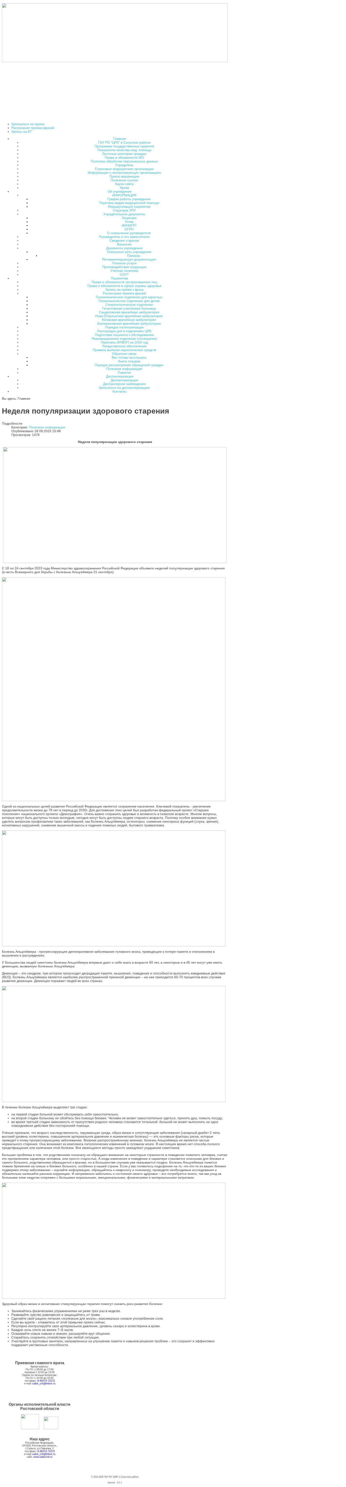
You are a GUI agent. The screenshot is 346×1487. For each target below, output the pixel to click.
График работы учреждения (129, 199)
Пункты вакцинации (124, 176)
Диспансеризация (124, 380)
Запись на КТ (21, 131)
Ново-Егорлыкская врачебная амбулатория (129, 316)
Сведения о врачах (124, 240)
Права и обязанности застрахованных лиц (124, 282)
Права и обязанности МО (124, 157)
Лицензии (129, 218)
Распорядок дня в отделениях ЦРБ (124, 331)
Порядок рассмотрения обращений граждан (129, 365)
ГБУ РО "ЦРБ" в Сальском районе (124, 142)
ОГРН (129, 229)
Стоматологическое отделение (129, 305)
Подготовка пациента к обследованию (124, 335)
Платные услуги (124, 263)
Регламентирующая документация (129, 259)
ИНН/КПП (129, 225)
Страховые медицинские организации (124, 169)
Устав (129, 222)
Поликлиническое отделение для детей (129, 301)
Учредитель (124, 165)
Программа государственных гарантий (124, 146)
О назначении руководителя (129, 233)
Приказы (133, 255)
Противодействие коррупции (124, 267)
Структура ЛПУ (124, 210)
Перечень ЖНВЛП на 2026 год (124, 342)
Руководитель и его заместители (124, 237)
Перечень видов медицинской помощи (129, 203)
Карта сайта (124, 184)
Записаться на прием (27, 124)
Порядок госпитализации (124, 327)
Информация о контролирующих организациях (124, 172)
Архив (124, 188)
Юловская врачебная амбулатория (129, 320)
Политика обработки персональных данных (124, 161)
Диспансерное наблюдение (124, 384)
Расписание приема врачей (32, 128)
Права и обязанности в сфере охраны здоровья (124, 286)
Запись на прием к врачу (124, 289)
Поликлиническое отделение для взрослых (129, 297)
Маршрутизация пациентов (129, 206)
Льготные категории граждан (124, 154)
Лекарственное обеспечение (124, 346)
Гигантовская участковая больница (129, 308)
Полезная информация (124, 369)
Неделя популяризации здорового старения (85, 411)
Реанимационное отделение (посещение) (124, 338)
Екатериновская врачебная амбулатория (129, 323)
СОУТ (124, 274)
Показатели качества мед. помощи (124, 150)
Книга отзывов (129, 361)
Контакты (120, 391)
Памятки (124, 372)
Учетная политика (124, 271)
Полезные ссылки (124, 180)
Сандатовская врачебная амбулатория (129, 312)
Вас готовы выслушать (129, 357)
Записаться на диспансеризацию (124, 387)
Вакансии (124, 244)
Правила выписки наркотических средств (124, 350)
